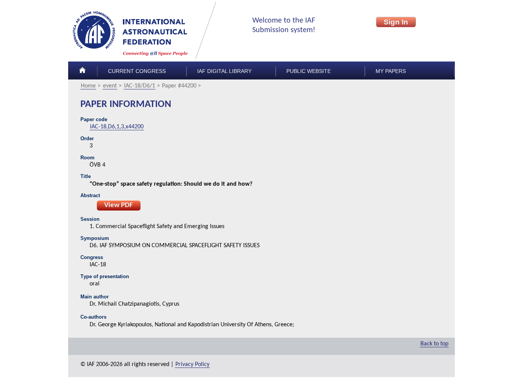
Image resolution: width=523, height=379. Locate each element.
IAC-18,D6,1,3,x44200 (117, 127)
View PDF (118, 205)
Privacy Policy (192, 364)
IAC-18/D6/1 (139, 86)
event (110, 86)
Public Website (308, 71)
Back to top (434, 344)
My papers (391, 71)
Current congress (137, 71)
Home (88, 86)
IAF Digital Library (224, 71)
